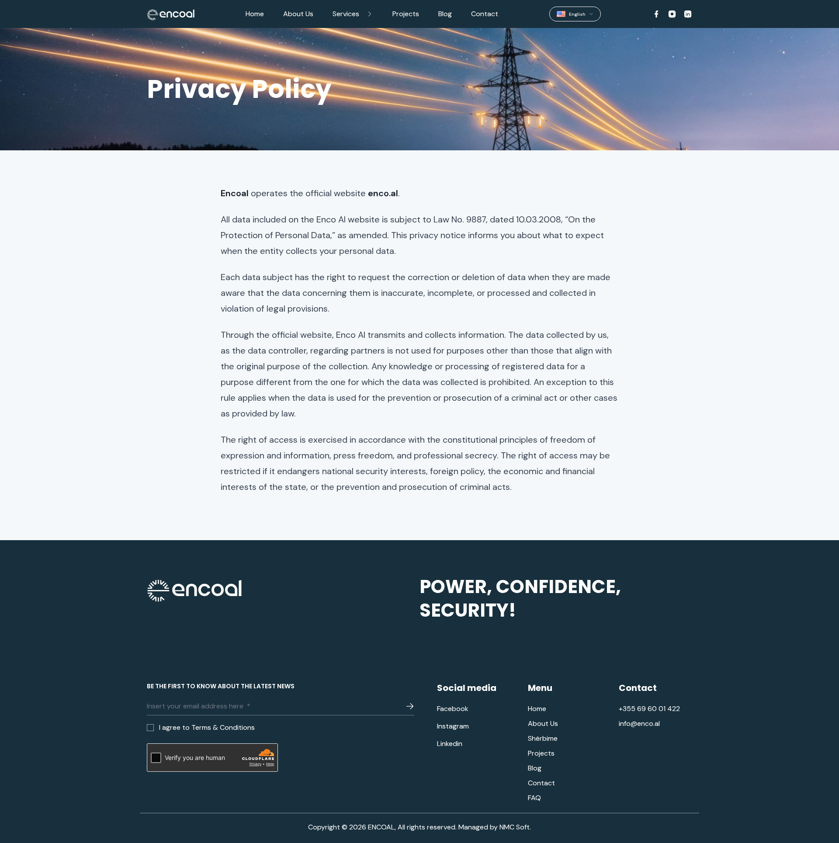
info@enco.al (639, 723)
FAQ (534, 798)
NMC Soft (514, 827)
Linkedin (449, 743)
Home (255, 13)
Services (346, 13)
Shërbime (543, 738)
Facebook (452, 708)
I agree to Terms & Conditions (207, 727)
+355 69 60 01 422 (649, 708)
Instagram (453, 726)
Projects (405, 13)
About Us (298, 13)
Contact (484, 13)
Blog (445, 13)
